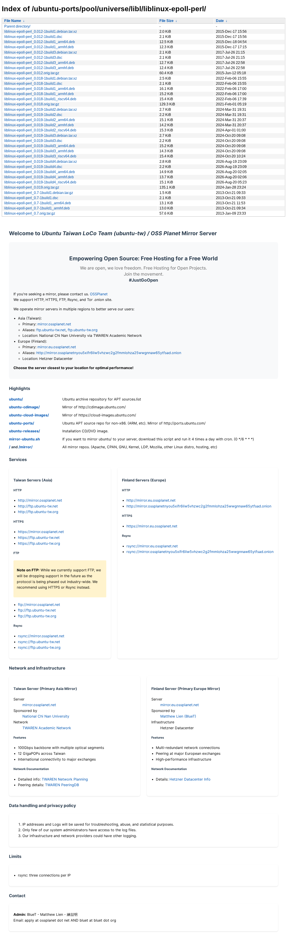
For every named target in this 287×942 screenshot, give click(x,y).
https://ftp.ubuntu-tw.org (39, 543)
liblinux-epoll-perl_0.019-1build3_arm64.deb (39, 146)
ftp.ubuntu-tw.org (83, 330)
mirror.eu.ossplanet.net (56, 347)
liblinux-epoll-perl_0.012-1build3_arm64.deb (39, 63)
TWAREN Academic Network (46, 728)
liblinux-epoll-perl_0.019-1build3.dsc (33, 141)
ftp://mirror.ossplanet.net (39, 604)
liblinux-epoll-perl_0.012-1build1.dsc (33, 37)
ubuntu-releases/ (24, 431)
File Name (12, 21)
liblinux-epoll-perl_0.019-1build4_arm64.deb (39, 172)
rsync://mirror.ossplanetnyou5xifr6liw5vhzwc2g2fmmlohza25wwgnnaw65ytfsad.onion (200, 551)
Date (220, 21)
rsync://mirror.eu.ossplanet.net (152, 546)
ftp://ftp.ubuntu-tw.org (37, 616)
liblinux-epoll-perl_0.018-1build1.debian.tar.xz (40, 78)
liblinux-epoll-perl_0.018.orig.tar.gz (31, 104)
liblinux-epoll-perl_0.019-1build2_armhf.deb (39, 125)
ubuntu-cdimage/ (24, 407)
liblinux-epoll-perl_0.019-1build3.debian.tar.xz (40, 135)
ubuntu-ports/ (21, 423)
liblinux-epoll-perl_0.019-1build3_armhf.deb (39, 151)
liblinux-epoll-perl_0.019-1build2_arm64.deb (39, 120)
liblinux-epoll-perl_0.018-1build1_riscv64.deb (40, 99)
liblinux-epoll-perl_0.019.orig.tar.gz (31, 187)
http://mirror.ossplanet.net (40, 500)
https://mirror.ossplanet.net (41, 531)
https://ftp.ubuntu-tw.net (39, 537)
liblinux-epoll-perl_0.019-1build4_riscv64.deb (40, 182)
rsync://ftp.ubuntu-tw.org (39, 647)
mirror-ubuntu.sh (24, 439)
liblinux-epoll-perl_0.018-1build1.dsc (33, 83)
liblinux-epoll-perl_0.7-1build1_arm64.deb (37, 203)
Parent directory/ (17, 26)
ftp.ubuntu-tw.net (51, 330)
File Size (166, 21)
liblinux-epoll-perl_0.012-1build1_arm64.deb (39, 42)
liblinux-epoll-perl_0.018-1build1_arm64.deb (39, 89)
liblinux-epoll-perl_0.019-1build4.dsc (33, 167)
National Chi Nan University (45, 716)
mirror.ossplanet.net (54, 324)
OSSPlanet (99, 294)
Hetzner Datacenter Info (190, 779)
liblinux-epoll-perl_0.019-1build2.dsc (33, 115)
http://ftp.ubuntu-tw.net (38, 506)
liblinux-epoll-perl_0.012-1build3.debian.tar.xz (40, 52)
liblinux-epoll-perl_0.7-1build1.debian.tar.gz (38, 193)
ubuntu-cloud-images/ (29, 415)
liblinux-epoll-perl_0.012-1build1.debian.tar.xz (40, 31)
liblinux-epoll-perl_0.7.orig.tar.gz (29, 213)
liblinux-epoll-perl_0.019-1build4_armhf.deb (39, 177)
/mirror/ (26, 447)
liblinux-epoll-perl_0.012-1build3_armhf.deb (39, 68)
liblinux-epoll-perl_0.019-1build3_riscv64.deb (40, 156)
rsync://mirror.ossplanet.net (41, 636)
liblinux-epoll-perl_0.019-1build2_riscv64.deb (40, 130)
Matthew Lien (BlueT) (178, 716)
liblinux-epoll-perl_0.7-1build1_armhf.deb (37, 208)
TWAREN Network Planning (65, 779)
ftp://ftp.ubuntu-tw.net (37, 610)
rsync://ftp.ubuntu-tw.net (39, 642)
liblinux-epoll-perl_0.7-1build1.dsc (31, 198)
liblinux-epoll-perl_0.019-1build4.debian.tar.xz (40, 161)
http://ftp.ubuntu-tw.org (38, 511)
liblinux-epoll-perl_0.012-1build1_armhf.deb (39, 47)
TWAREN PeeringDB (62, 785)
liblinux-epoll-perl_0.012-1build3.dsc (33, 57)
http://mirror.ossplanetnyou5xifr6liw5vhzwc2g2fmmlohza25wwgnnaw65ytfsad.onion (108, 352)
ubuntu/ (16, 399)
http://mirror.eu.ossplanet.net (151, 500)
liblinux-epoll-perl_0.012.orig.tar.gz (31, 73)
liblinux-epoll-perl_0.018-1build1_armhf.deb (39, 94)
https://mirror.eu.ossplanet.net (151, 526)
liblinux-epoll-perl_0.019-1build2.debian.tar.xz (40, 109)
